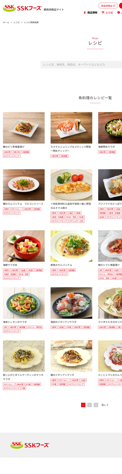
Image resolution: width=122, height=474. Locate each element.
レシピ (109, 12)
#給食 (81, 217)
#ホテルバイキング (11, 156)
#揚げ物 (16, 152)
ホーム (6, 22)
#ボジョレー (16, 209)
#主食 (23, 270)
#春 (119, 327)
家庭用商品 (106, 5)
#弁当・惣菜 (71, 217)
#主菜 (70, 213)
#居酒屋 (25, 152)
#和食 (78, 213)
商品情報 (92, 12)
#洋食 (69, 327)
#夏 (100, 270)
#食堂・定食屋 (57, 217)
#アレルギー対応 (76, 221)
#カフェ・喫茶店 (106, 274)
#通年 (6, 209)
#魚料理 (7, 152)
